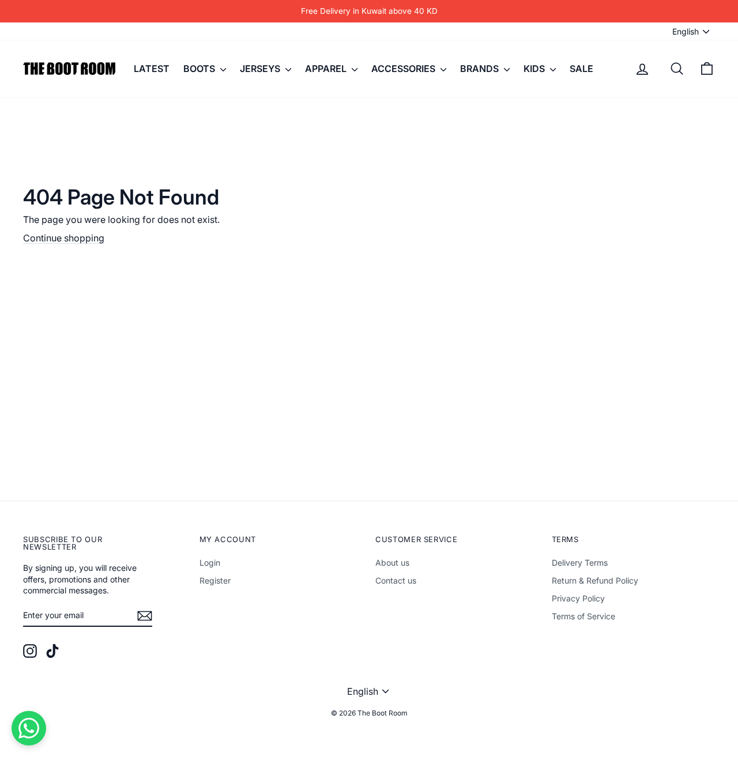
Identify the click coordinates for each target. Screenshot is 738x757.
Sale (581, 68)
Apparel (327, 68)
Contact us (395, 580)
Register (215, 580)
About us (392, 562)
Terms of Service (583, 616)
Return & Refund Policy (595, 580)
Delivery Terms (580, 562)
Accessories (404, 68)
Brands (480, 68)
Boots (200, 68)
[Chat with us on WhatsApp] (29, 728)
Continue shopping (63, 238)
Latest (152, 68)
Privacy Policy (578, 598)
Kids (535, 68)
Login (209, 562)
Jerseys (261, 68)
